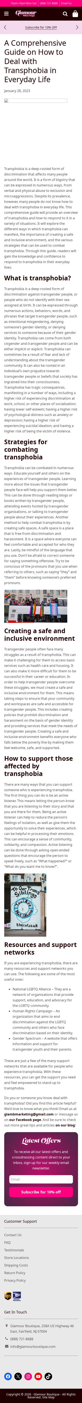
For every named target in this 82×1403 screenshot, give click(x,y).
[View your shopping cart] (75, 13)
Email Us (66, 3)
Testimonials (14, 1250)
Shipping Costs (16, 1265)
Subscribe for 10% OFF (41, 27)
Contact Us (13, 1235)
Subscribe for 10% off (41, 1191)
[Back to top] (74, 1396)
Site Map (48, 1397)
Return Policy (14, 1273)
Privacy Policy (15, 1280)
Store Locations (16, 1257)
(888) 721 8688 (49, 3)
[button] (5, 27)
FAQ (7, 1242)
